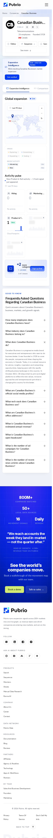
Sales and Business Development (17, 788)
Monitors (7, 682)
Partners (7, 777)
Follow (13, 44)
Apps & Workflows (11, 773)
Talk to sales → (36, 589)
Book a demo (14, 589)
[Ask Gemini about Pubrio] (37, 656)
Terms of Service (22, 817)
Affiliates (7, 759)
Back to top (22, 827)
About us (7, 707)
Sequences (8, 677)
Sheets (6, 687)
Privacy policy (6, 817)
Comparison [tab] (42, 88)
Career (6, 711)
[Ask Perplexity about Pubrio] (14, 656)
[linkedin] (32, 27)
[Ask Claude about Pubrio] (22, 656)
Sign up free (37, 268)
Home (4, 13)
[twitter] (37, 27)
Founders (7, 793)
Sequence (28, 44)
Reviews (7, 748)
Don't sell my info (41, 817)
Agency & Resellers (11, 763)
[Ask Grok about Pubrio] (29, 656)
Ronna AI (7, 696)
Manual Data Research (13, 691)
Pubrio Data (8, 728)
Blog (5, 743)
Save (45, 44)
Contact (7, 716)
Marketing (8, 798)
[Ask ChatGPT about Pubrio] (6, 656)
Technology (8, 768)
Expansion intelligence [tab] (19, 88)
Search (6, 672)
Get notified (12, 77)
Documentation (10, 738)
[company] (27, 27)
